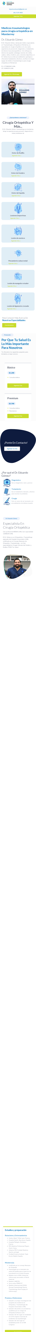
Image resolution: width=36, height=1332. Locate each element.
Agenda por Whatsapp (11, 74)
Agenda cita (18, 385)
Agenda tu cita (12, 449)
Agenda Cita (16, 156)
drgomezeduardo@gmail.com (18, 9)
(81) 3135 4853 (18, 13)
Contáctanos (9, 325)
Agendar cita (18, 16)
